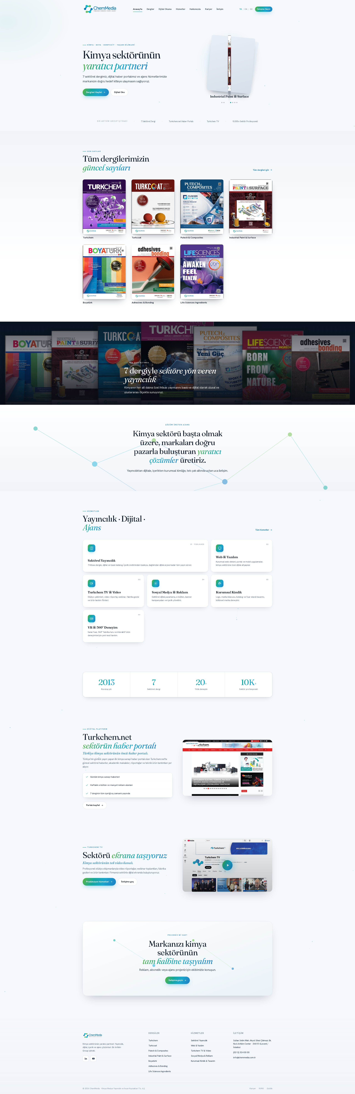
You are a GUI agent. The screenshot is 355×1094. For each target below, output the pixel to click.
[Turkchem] (221, 102)
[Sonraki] (249, 63)
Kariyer (208, 9)
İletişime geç (127, 881)
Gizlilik (269, 1088)
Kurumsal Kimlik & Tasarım (203, 1061)
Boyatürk (153, 1061)
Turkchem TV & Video (201, 1050)
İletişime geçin (176, 980)
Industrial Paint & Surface (160, 1056)
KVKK (261, 1088)
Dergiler (150, 9)
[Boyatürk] (232, 102)
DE (251, 9)
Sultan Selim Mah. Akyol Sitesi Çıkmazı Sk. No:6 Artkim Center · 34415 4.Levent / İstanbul (252, 1044)
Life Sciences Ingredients (160, 1071)
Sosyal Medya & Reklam (202, 1056)
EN (246, 9)
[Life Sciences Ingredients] (236, 102)
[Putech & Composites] (226, 102)
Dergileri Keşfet (94, 92)
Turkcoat (153, 1045)
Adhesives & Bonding (158, 1066)
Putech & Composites (158, 1050)
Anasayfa (137, 9)
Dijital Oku (119, 92)
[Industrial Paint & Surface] (229, 102)
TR (240, 9)
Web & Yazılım (197, 1045)
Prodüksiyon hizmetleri (97, 881)
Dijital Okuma (165, 9)
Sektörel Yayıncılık (199, 1040)
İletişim (220, 9)
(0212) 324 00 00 (241, 1052)
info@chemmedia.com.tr (244, 1057)
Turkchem (153, 1040)
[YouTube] (93, 1059)
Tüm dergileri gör (261, 170)
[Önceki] (209, 63)
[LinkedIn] (86, 1059)
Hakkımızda (195, 9)
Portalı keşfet (93, 805)
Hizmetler (180, 9)
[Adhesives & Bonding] (234, 102)
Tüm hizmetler (262, 530)
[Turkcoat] (224, 102)
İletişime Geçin (263, 9)
